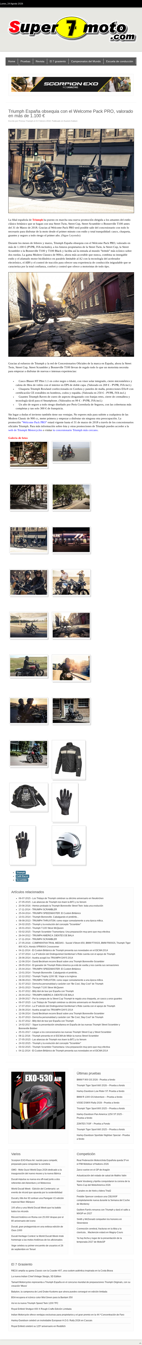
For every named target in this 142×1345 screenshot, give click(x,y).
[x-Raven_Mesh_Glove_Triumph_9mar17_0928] (66, 821)
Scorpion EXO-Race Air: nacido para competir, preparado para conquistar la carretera (34, 1162)
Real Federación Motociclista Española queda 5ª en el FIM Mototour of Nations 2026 (103, 1162)
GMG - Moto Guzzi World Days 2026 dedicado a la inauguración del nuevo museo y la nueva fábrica (36, 1171)
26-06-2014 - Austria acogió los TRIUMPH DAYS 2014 (46, 957)
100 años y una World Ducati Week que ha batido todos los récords (36, 1209)
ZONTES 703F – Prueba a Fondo (93, 1123)
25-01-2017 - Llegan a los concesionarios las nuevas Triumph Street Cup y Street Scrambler (65, 1032)
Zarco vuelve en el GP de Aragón (93, 1169)
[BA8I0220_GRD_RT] (29, 510)
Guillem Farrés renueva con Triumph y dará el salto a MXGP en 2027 (103, 1211)
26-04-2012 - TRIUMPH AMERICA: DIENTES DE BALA (46, 935)
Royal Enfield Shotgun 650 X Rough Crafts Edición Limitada (41, 1309)
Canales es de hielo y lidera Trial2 (94, 1190)
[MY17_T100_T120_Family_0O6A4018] (72, 595)
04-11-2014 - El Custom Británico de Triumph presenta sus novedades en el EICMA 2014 (63, 950)
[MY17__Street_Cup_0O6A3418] (72, 638)
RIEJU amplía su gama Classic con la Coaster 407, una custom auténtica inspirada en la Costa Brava (62, 1270)
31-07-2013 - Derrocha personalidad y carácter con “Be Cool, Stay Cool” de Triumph (61, 984)
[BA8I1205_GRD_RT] (72, 510)
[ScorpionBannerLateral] (38, 1128)
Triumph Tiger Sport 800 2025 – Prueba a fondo (101, 1108)
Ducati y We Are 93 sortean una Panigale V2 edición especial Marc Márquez (37, 1200)
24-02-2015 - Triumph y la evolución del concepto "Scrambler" (50, 924)
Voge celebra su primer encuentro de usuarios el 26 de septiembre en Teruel (37, 1247)
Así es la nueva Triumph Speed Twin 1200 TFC (34, 1303)
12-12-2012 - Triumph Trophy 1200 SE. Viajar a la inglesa (48, 976)
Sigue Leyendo (71, 235)
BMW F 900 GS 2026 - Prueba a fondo (96, 1079)
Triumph (20, 872)
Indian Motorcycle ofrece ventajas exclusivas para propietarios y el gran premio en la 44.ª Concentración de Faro (67, 1314)
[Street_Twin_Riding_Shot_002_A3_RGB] (29, 766)
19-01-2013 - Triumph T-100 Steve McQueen (41, 928)
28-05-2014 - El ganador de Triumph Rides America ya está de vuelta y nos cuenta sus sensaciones (69, 965)
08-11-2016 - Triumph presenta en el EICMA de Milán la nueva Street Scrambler (59, 1036)
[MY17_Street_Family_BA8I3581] (72, 552)
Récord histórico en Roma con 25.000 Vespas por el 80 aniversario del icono (37, 1219)
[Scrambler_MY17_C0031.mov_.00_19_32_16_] (29, 677)
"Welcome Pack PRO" (34, 422)
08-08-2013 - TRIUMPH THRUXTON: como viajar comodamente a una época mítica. (61, 920)
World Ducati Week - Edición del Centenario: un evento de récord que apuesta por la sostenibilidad (36, 1190)
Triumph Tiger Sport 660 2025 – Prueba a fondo (101, 1129)
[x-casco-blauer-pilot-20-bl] (70, 864)
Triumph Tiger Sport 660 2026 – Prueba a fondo (101, 1085)
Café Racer (22, 876)
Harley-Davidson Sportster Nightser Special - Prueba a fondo (103, 1137)
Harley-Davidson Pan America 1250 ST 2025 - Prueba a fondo (100, 1116)
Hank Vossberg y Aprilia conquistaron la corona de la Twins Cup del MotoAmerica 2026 (103, 1183)
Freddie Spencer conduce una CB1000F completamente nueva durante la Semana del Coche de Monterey (103, 1200)
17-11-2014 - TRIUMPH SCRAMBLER (38, 909)
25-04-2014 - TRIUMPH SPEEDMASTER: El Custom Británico (50, 913)
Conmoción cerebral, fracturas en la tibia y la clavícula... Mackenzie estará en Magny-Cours (100, 1230)
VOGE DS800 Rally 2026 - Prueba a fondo (98, 1102)
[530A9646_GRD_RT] (29, 467)
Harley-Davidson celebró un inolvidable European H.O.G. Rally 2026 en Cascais (51, 1320)
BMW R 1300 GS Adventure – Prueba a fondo (99, 1097)
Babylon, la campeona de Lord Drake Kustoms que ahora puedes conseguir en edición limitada (59, 1291)
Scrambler (22, 880)
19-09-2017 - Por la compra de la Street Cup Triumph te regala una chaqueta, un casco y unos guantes (70, 998)
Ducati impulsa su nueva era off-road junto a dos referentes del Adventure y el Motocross (35, 1181)
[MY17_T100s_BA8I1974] (29, 638)
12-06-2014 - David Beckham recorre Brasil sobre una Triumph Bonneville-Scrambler (61, 961)
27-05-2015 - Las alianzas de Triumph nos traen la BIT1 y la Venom (52, 902)
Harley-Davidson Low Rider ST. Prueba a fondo (100, 1091)
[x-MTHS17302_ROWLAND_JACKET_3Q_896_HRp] (70, 779)
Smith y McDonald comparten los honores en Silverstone (99, 1221)
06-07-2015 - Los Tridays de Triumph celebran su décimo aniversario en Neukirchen (61, 898)
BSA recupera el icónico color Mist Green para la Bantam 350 (42, 1297)
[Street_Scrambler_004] (72, 723)
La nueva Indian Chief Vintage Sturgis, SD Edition (36, 1276)
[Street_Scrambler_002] (72, 681)
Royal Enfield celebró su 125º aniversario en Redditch (38, 1326)
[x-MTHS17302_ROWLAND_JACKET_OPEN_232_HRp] (29, 811)
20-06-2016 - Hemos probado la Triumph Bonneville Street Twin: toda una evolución (61, 905)
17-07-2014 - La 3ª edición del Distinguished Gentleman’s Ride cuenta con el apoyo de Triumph (67, 954)
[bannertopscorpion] (71, 91)
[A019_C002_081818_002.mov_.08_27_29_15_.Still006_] (72, 462)
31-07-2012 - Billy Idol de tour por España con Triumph (46, 991)
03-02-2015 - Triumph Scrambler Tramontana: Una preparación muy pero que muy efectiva (64, 931)
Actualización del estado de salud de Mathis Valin (101, 1175)
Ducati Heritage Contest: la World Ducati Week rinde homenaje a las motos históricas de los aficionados (37, 1238)
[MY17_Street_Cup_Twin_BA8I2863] (29, 552)
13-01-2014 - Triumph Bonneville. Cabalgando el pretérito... (49, 917)
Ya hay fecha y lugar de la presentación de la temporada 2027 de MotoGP (99, 1240)
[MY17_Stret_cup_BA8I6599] (29, 595)
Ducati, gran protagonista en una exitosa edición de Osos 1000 (37, 1228)
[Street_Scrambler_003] (29, 723)
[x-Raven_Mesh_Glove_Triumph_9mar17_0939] (23, 864)
